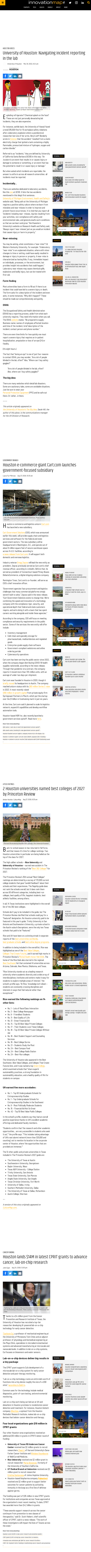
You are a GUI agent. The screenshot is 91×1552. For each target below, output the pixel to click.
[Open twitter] (70, 2)
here (39, 718)
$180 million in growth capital (15, 692)
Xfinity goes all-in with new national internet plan (73, 1452)
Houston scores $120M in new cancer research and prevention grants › (23, 1534)
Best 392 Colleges (39, 868)
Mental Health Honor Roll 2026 (31, 957)
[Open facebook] (64, 2)
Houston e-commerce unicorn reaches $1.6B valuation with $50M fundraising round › (26, 740)
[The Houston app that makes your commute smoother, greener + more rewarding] (58, 1468)
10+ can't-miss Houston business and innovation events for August (75, 196)
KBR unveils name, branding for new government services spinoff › (22, 730)
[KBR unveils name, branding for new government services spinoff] (58, 167)
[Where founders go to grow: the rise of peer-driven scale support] (58, 661)
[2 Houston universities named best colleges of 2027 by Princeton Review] (26, 829)
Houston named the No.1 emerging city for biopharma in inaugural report (76, 901)
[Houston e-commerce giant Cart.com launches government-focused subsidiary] (26, 506)
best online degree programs (37, 942)
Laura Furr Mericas (9, 476)
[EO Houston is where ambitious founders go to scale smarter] (58, 676)
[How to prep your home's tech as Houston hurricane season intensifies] (58, 1483)
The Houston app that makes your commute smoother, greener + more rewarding (76, 1468)
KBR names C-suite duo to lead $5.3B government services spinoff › (22, 727)
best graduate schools (12, 942)
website (14, 320)
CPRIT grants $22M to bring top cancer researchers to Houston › (21, 1537)
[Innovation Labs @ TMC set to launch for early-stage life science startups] (58, 1384)
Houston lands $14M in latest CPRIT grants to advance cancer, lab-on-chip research (45, 1260)
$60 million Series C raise (39, 686)
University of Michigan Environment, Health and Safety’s (26, 198)
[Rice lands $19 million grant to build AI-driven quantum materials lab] (58, 182)
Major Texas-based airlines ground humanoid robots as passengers (76, 915)
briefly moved (8, 683)
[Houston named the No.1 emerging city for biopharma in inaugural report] (58, 900)
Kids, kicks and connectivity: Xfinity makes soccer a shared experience (76, 984)
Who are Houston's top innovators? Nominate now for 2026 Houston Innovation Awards (76, 281)
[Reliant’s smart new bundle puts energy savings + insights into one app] (58, 1015)
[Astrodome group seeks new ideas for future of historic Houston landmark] (58, 606)
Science (13, 139)
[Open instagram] (76, 2)
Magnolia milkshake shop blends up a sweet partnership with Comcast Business (75, 1000)
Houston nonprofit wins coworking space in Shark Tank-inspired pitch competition (76, 1369)
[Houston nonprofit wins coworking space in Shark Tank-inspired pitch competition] (58, 1369)
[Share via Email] (19, 76)
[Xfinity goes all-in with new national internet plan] (58, 1453)
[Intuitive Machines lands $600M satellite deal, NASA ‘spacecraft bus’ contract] (58, 1399)
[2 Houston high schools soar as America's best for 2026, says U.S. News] (58, 591)
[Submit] (88, 2)
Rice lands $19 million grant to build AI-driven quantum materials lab (76, 182)
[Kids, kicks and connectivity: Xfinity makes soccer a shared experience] (58, 985)
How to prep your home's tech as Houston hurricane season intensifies (75, 1483)
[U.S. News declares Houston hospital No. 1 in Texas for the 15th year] (58, 251)
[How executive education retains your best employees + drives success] (58, 691)
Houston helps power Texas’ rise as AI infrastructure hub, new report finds (76, 266)
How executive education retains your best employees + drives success (75, 691)
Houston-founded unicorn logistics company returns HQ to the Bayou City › (24, 733)
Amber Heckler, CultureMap (12, 799)
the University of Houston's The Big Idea (20, 409)
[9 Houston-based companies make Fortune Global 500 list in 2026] (58, 930)
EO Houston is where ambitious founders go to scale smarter (75, 675)
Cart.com (45, 524)
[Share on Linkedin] (15, 76)
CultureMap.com (10, 1207)
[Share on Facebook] (5, 76)
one (11, 192)
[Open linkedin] (82, 2)
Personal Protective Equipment (16, 392)
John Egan (6, 1268)
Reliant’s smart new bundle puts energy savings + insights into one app (75, 1012)
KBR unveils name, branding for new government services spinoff (75, 166)
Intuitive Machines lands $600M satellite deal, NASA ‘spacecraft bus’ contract (76, 1399)
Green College (39, 1066)
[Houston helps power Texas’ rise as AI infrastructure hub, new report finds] (58, 266)
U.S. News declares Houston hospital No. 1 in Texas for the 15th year (75, 251)
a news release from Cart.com (15, 554)
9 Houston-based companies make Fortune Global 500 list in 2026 (76, 930)
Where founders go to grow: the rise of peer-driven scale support (75, 660)
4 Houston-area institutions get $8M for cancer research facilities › (22, 1540)
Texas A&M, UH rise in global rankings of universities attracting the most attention (75, 577)
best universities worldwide (26, 939)
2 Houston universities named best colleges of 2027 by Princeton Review (43, 791)
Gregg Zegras (22, 562)
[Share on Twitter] (10, 76)
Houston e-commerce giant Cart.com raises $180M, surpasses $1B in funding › (24, 737)
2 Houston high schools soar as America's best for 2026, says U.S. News (75, 592)
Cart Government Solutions (14, 532)
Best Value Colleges (31, 950)
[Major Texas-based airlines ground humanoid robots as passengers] (58, 915)
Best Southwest (9, 963)
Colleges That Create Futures (15, 953)
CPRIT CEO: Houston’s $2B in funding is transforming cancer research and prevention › (26, 1544)
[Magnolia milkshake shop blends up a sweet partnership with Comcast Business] (58, 1000)
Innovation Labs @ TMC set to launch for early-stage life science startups (75, 1384)
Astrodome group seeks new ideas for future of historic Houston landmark (76, 607)
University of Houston (14, 64)
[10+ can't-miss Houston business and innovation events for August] (58, 196)
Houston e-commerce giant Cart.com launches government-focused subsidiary (39, 468)
